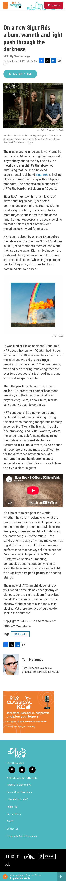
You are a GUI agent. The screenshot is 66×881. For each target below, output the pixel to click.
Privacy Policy (14, 814)
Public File (12, 807)
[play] (5, 876)
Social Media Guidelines (19, 792)
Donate (55, 5)
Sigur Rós (42, 174)
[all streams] (61, 876)
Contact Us (12, 829)
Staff (10, 821)
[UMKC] (29, 856)
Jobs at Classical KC (17, 799)
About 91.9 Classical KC (19, 785)
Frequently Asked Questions (22, 836)
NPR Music (20, 634)
